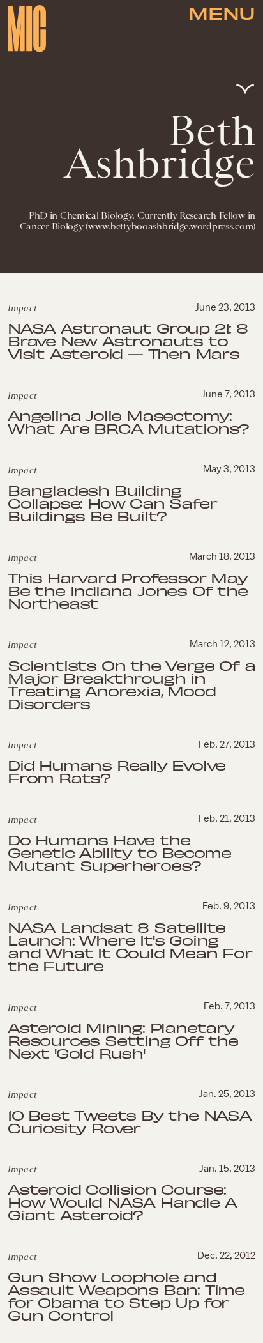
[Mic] (27, 28)
